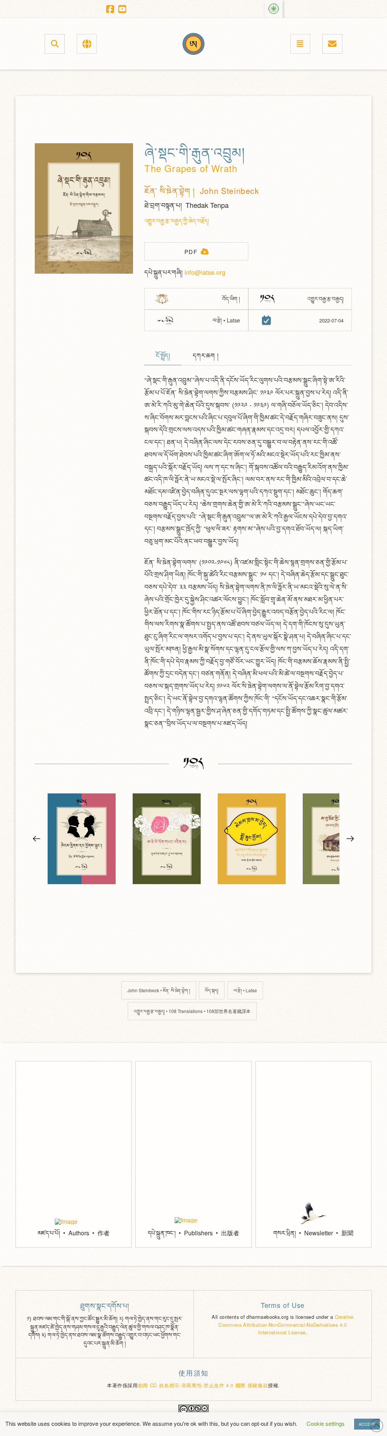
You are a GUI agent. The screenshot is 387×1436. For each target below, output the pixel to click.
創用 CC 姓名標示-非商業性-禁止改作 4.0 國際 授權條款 (203, 1385)
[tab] (162, 356)
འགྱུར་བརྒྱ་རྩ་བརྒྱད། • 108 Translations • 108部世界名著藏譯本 (192, 1011)
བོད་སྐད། (211, 990)
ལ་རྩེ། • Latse (245, 990)
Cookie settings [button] (326, 1423)
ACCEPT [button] (367, 1424)
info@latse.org (204, 272)
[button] (55, 43)
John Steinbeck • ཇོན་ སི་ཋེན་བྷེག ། (158, 990)
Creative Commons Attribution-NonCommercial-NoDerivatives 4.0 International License (286, 1324)
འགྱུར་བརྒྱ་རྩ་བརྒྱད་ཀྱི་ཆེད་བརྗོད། (176, 221)
